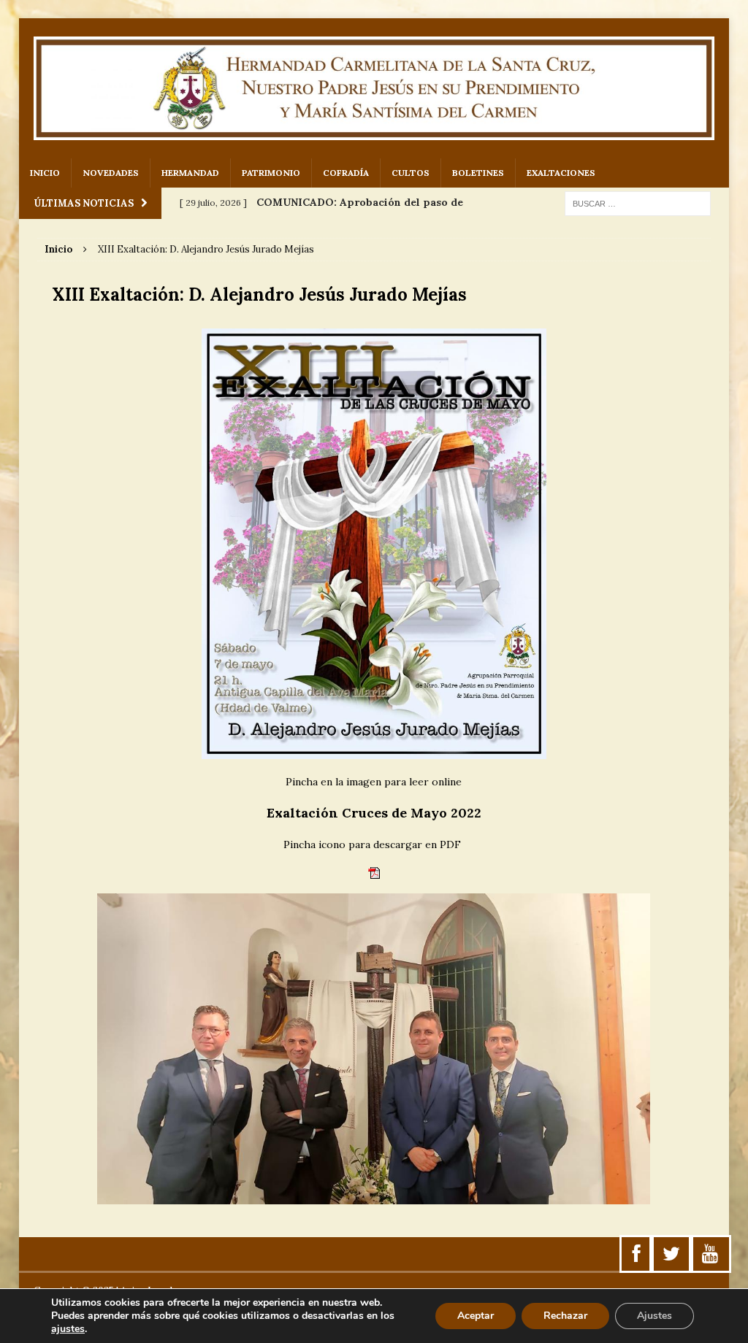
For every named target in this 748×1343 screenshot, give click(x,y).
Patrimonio (271, 172)
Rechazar (565, 1316)
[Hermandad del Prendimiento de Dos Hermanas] (374, 88)
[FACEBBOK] (637, 1254)
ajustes (68, 1329)
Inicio (45, 172)
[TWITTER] (671, 1254)
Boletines (478, 172)
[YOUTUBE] (710, 1254)
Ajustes (654, 1316)
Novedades (111, 172)
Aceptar (475, 1316)
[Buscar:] (638, 202)
